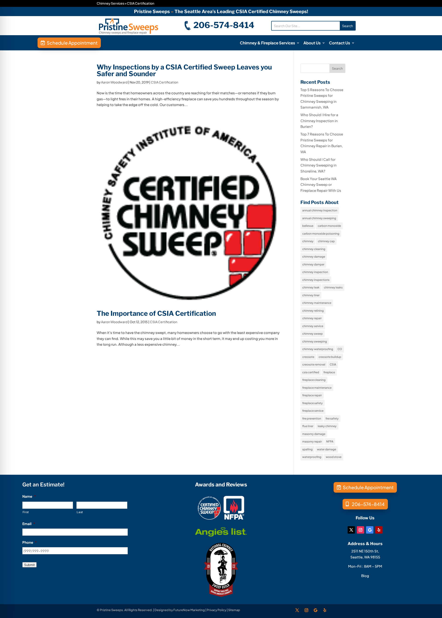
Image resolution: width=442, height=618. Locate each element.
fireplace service (312, 410)
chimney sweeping (314, 341)
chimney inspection (315, 272)
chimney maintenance (316, 303)
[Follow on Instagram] (360, 530)
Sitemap (234, 610)
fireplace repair (312, 395)
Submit (29, 565)
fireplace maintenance (317, 387)
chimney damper (313, 264)
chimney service (312, 326)
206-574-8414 (223, 25)
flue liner (307, 426)
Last (80, 512)
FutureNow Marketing (189, 610)
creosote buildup (330, 357)
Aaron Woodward (114, 82)
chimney (308, 241)
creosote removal (313, 364)
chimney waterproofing (317, 349)
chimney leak (311, 287)
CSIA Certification (164, 82)
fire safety (332, 418)
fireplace (329, 372)
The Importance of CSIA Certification (156, 313)
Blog (365, 575)
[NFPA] (234, 518)
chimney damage (313, 256)
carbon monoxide (329, 225)
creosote (308, 357)
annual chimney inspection (319, 210)
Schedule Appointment (72, 43)
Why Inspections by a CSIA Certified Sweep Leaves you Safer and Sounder (184, 70)
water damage (326, 449)
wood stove (333, 457)
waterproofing (311, 457)
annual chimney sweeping (319, 218)
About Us (312, 43)
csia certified (310, 372)
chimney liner (311, 295)
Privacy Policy (216, 610)
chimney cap (326, 241)
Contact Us (339, 43)
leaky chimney (327, 426)
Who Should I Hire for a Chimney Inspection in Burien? (319, 120)
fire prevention (311, 418)
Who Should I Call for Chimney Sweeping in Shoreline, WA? (318, 165)
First (26, 512)
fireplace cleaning (314, 380)
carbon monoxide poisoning (320, 233)
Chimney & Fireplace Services (267, 43)
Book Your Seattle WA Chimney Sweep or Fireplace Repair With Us (320, 184)
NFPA (329, 441)
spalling (307, 449)
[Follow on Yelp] (379, 530)
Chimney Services (110, 3)
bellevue (307, 225)
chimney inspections (315, 280)
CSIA (333, 364)
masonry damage (313, 434)
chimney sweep (312, 333)
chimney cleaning (313, 249)
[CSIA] (209, 518)
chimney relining (313, 310)
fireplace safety (312, 403)
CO (339, 349)
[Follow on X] (351, 530)
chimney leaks (333, 287)
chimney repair (312, 318)
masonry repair (312, 441)
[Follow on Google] (369, 530)
